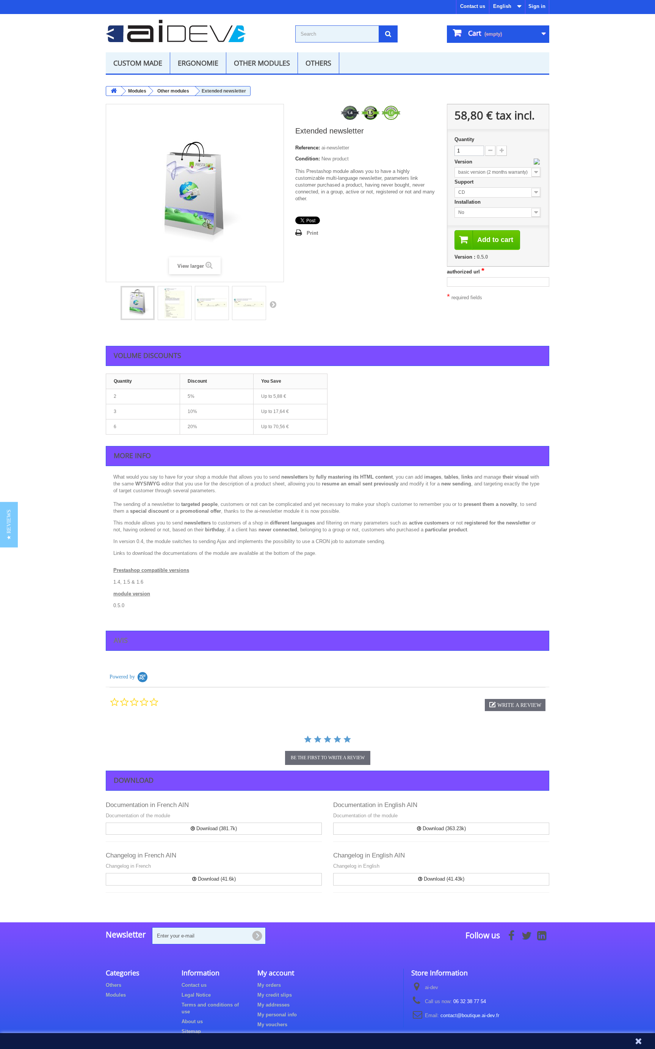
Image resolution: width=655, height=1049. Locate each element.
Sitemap (191, 1031)
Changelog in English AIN (369, 855)
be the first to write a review (328, 757)
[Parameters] (174, 303)
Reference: (307, 148)
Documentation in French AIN (147, 805)
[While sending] (212, 303)
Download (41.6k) (216, 879)
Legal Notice (196, 995)
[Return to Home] (114, 91)
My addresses (273, 1005)
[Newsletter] (137, 303)
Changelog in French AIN (141, 855)
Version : (464, 257)
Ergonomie (198, 63)
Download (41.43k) (443, 879)
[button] (515, 705)
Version (464, 162)
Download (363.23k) (443, 828)
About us (192, 1021)
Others (318, 63)
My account (275, 972)
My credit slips (274, 995)
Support (464, 182)
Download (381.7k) (216, 828)
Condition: (307, 159)
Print (312, 233)
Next (273, 304)
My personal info (277, 1015)
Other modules (262, 63)
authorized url (465, 272)
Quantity (464, 139)
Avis (121, 640)
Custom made (137, 63)
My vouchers (272, 1024)
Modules (116, 995)
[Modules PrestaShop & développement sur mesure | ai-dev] (176, 31)
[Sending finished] (249, 303)
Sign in (536, 6)
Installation (468, 202)
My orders (269, 985)
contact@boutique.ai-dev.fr (469, 1015)
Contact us (472, 6)
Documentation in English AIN (375, 805)
